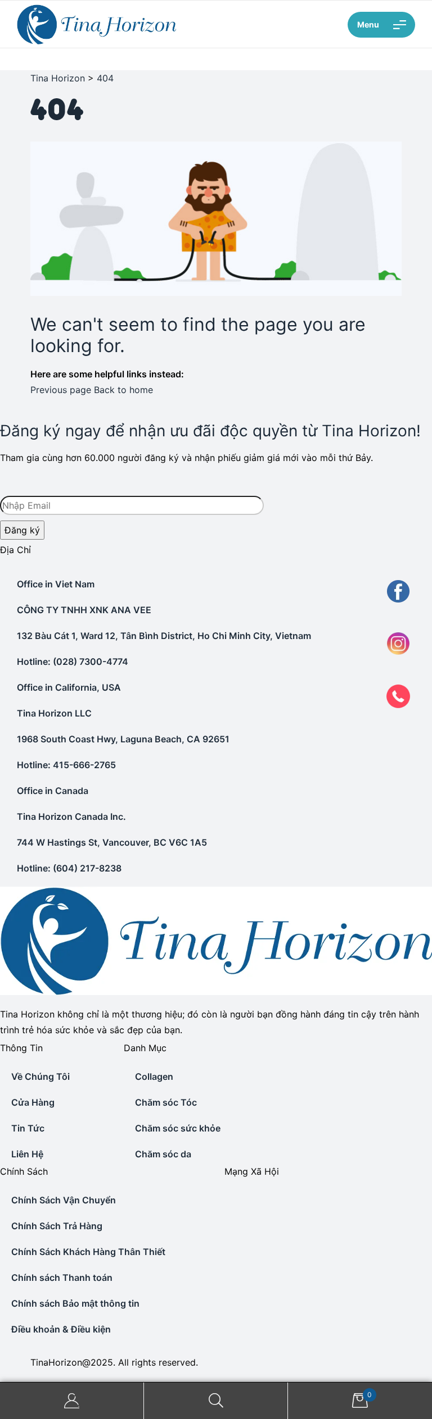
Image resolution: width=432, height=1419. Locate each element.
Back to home (123, 389)
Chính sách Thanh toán (61, 1277)
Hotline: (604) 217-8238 (69, 868)
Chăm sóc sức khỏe (177, 1128)
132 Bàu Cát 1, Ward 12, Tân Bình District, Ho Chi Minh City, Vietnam (164, 635)
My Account (72, 1401)
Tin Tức (27, 1128)
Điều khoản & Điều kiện (61, 1329)
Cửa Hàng (33, 1102)
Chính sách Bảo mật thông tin (75, 1303)
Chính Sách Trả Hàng (56, 1225)
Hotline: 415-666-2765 (66, 764)
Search (216, 1401)
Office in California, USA (69, 687)
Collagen (154, 1076)
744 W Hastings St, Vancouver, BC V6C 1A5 (112, 842)
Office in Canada (52, 790)
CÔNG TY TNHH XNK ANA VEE (84, 609)
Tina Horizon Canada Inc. (71, 816)
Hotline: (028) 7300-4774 (72, 661)
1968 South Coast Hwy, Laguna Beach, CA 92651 (123, 739)
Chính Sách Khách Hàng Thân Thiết (88, 1251)
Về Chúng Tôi (40, 1076)
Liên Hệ (27, 1154)
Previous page (60, 389)
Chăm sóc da (163, 1154)
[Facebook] (225, 1195)
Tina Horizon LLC (54, 713)
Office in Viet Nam (55, 584)
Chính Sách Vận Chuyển (63, 1200)
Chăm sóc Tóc (166, 1102)
